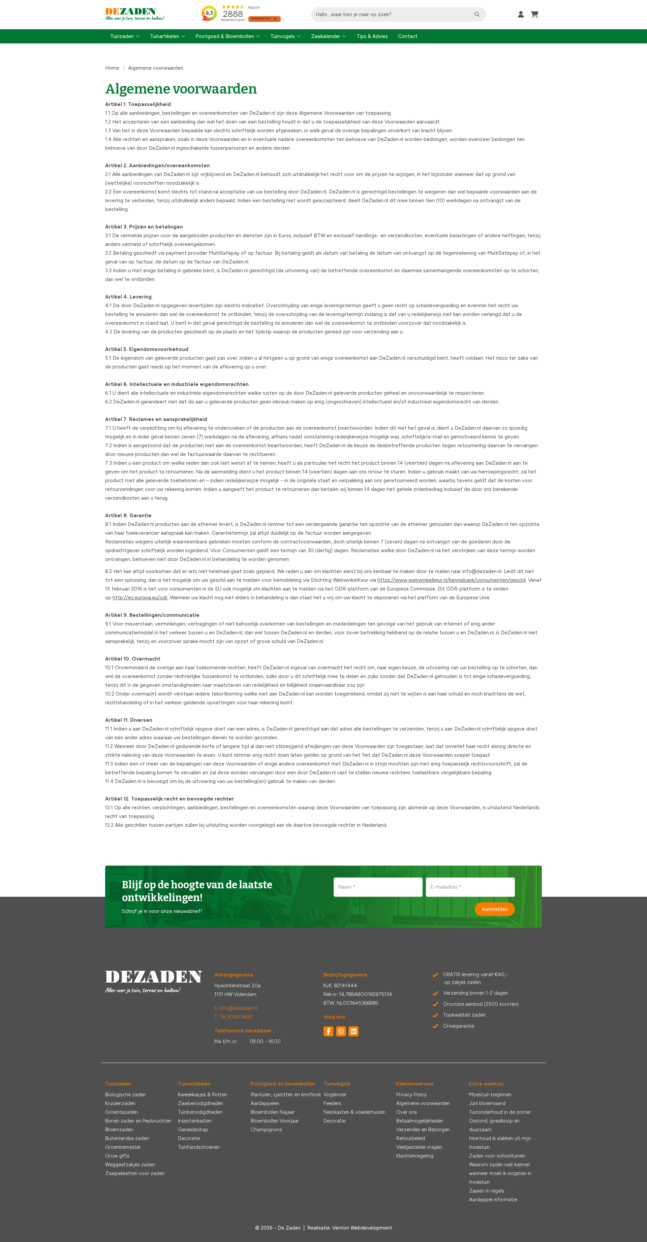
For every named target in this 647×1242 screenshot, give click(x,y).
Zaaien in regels (486, 1191)
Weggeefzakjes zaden (130, 1165)
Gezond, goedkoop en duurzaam (494, 1125)
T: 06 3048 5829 (233, 1017)
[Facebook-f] (329, 1031)
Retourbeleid (410, 1138)
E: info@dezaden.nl (235, 1008)
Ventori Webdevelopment (362, 1228)
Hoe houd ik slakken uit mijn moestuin (500, 1142)
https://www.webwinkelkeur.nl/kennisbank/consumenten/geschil (451, 580)
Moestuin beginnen (490, 1095)
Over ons (406, 1112)
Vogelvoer (335, 1095)
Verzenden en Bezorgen (423, 1130)
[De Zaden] (135, 14)
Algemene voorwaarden (423, 1103)
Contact (408, 36)
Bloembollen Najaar (273, 1112)
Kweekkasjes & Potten (202, 1095)
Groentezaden (121, 1112)
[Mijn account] (521, 14)
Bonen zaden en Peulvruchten (138, 1121)
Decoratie (189, 1138)
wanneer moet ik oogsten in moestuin (500, 1177)
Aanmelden (495, 909)
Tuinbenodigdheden (200, 1112)
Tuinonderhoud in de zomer (500, 1112)
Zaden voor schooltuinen (497, 1156)
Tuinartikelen (164, 36)
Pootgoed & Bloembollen (224, 36)
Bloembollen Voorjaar (275, 1121)
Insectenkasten (195, 1121)
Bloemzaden (119, 1130)
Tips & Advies (372, 36)
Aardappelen (265, 1103)
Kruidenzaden (120, 1103)
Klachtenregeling (414, 1156)
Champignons (266, 1130)
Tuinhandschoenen (199, 1147)
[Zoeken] (477, 14)
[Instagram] (341, 1031)
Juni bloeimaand (487, 1103)
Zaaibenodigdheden (200, 1103)
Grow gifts (117, 1156)
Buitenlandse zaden (127, 1138)
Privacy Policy (411, 1095)
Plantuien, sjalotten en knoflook (286, 1095)
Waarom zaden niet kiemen (499, 1165)
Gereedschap (193, 1130)
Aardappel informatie (493, 1200)
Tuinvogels (282, 36)
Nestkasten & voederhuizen (355, 1112)
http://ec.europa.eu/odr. (140, 598)
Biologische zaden (125, 1095)
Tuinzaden (122, 36)
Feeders (332, 1103)
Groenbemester (123, 1147)
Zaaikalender (325, 36)
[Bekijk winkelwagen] (534, 14)
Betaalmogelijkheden (419, 1121)
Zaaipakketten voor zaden (134, 1173)
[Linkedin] (353, 1031)
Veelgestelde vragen (419, 1147)
